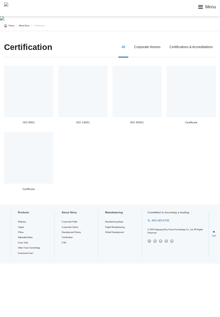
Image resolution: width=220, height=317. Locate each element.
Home (11, 25)
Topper (21, 227)
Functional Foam (25, 253)
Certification (39, 25)
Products (23, 212)
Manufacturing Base (114, 222)
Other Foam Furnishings (29, 248)
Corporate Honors (147, 47)
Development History (71, 232)
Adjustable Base (25, 237)
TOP (214, 233)
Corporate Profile (69, 222)
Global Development (114, 232)
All (123, 47)
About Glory (24, 25)
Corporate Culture (70, 227)
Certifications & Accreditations (191, 47)
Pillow (21, 232)
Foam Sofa (23, 243)
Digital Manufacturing (114, 227)
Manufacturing (114, 212)
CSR (64, 243)
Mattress (22, 222)
